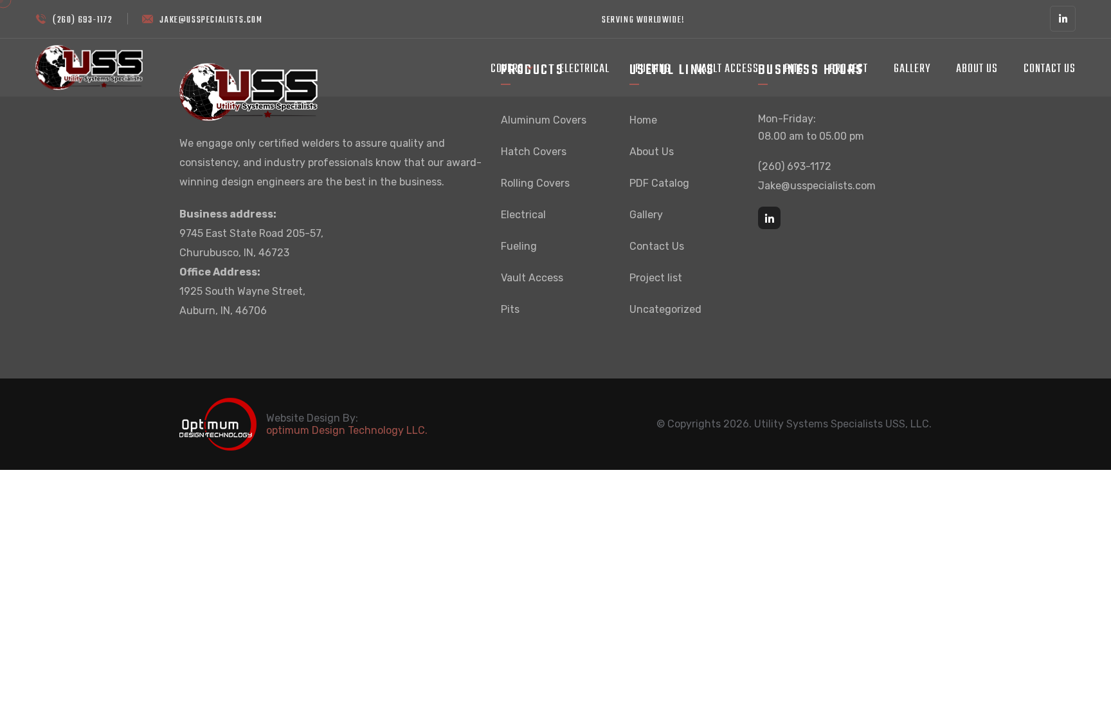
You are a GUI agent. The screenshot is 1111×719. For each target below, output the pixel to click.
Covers (507, 69)
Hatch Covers (533, 151)
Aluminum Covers (543, 120)
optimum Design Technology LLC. (347, 430)
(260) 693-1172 (83, 20)
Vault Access (727, 69)
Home (643, 120)
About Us (977, 69)
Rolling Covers (535, 183)
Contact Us (1050, 69)
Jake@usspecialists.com (210, 20)
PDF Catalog (659, 183)
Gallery (912, 69)
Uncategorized (665, 309)
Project (848, 69)
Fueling (653, 69)
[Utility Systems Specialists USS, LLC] (89, 67)
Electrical (584, 69)
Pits (794, 69)
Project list (655, 278)
